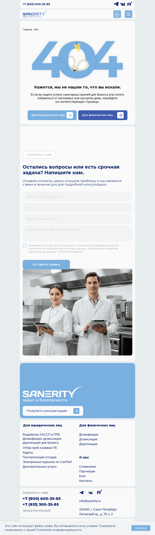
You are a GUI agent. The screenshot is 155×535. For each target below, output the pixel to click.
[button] (128, 14)
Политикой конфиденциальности (58, 530)
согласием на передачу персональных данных (57, 248)
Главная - (28, 29)
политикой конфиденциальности (98, 245)
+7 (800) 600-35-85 (36, 4)
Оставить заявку (46, 264)
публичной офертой (70, 251)
